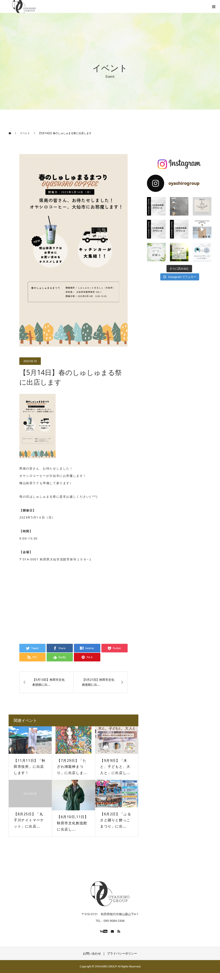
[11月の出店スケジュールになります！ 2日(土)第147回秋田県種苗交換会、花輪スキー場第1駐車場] (156, 229)
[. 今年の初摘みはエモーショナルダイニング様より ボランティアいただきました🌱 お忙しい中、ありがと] (156, 252)
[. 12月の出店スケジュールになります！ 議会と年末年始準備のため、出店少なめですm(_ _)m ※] (156, 206)
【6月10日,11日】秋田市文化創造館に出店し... (73, 823)
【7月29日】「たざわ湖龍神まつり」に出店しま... (72, 766)
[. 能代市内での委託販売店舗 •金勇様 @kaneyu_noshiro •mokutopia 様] (179, 252)
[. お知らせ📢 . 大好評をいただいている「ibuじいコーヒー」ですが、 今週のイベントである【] (202, 206)
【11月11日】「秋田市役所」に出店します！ (30, 766)
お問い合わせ (92, 953)
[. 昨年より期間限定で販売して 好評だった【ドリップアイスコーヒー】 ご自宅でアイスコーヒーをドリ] (202, 229)
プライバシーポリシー (122, 953)
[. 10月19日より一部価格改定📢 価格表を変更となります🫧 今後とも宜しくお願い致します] (179, 206)
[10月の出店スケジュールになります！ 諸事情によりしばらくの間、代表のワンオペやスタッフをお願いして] (179, 229)
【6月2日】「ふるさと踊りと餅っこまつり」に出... (115, 820)
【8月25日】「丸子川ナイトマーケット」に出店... (29, 820)
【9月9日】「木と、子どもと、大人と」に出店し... (115, 766)
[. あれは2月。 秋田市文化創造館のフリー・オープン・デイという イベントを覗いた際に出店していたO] (202, 252)
